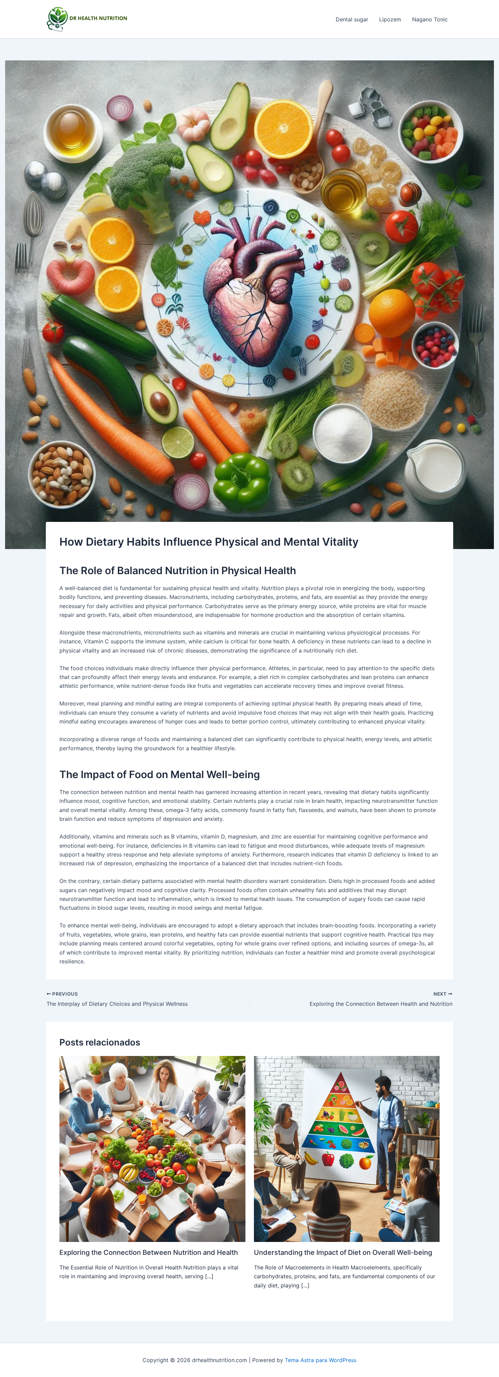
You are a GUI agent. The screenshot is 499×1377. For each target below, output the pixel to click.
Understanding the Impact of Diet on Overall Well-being (343, 1252)
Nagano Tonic (430, 19)
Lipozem (390, 19)
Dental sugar (352, 19)
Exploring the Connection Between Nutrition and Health (148, 1252)
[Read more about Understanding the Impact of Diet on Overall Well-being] (347, 1148)
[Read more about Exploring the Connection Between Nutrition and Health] (152, 1148)
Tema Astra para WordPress (320, 1360)
